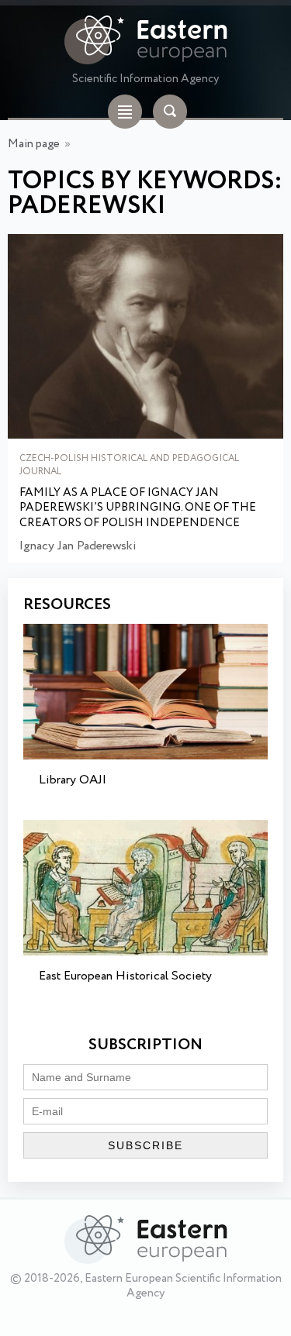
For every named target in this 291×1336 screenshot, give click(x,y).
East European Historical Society (125, 976)
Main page (34, 144)
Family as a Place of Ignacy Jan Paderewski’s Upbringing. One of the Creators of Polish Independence (137, 509)
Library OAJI (72, 780)
